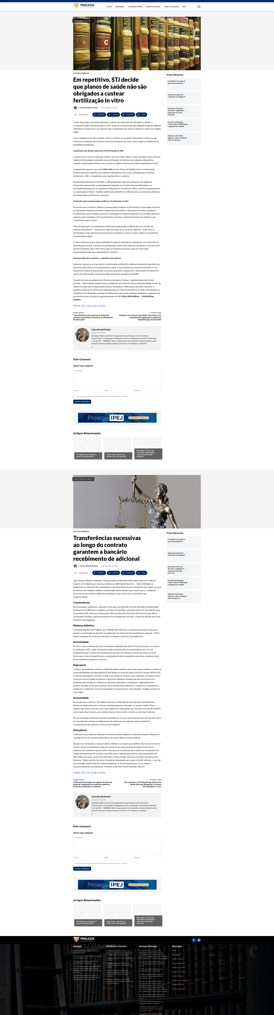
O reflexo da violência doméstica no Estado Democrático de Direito (151, 970)
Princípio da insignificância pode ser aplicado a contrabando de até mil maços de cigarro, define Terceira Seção (86, 977)
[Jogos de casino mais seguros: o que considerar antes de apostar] (194, 139)
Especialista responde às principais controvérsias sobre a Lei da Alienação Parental (119, 965)
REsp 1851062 (128, 296)
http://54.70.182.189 (98, 333)
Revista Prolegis (177, 976)
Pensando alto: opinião (180, 980)
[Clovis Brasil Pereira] (76, 107)
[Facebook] (92, 346)
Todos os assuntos (178, 989)
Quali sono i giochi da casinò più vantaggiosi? (116, 455)
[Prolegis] (84, 6)
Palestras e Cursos (178, 972)
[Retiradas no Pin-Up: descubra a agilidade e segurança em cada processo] (147, 447)
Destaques (176, 955)
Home (77, 21)
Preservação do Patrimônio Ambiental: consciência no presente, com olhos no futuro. (152, 964)
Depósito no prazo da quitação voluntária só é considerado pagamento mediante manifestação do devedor (140, 317)
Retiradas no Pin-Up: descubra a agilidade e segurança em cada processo (146, 453)
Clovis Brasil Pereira (89, 107)
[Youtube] (199, 940)
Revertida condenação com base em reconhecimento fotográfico (85, 962)
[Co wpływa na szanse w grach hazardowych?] (87, 447)
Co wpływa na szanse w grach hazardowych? (86, 455)
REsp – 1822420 (141, 296)
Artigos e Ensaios (178, 959)
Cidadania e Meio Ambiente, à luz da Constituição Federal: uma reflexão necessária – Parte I (151, 976)
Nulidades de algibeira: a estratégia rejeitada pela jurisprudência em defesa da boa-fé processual (120, 981)
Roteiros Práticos (178, 984)
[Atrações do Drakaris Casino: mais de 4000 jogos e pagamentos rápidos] (194, 125)
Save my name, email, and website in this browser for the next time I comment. (102, 396)
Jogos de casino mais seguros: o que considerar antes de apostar (177, 138)
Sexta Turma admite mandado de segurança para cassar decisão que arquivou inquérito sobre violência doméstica (117, 973)
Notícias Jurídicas (86, 21)
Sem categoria (81, 450)
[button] (198, 6)
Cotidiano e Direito (178, 967)
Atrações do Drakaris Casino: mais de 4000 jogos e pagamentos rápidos (178, 124)
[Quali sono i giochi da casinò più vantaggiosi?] (117, 447)
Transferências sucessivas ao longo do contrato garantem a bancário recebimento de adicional (93, 317)
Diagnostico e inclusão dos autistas (151, 981)
